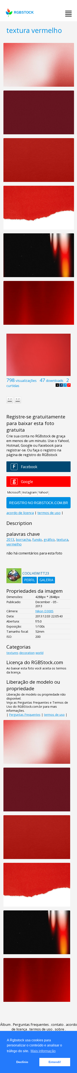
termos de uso (54, 715)
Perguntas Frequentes (24, 715)
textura (62, 539)
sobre (59, 1029)
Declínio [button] (22, 1062)
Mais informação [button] (43, 1051)
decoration (27, 653)
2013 (10, 539)
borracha (23, 539)
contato (57, 1024)
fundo (37, 539)
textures (12, 653)
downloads (54, 380)
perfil (29, 580)
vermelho (14, 544)
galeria (46, 580)
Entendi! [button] (55, 1062)
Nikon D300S (44, 611)
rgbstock (24, 12)
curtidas (12, 385)
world (39, 653)
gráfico (49, 539)
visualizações (26, 380)
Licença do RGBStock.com (34, 662)
